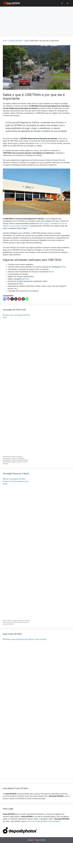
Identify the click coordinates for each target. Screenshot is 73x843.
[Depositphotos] (20, 833)
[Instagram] (8, 299)
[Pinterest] (19, 299)
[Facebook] (4, 299)
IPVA (51, 272)
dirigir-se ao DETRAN (43, 143)
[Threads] (12, 299)
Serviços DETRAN (15, 41)
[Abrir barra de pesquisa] (62, 3)
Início (5, 41)
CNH (63, 267)
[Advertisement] (36, 21)
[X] (15, 299)
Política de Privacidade (51, 821)
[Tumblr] (23, 299)
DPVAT (26, 279)
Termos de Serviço (33, 821)
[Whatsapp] (27, 299)
